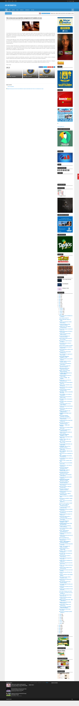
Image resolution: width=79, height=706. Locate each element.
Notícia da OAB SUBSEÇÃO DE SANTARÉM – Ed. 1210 (64, 521)
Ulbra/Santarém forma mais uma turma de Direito (66, 570)
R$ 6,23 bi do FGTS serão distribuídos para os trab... (65, 463)
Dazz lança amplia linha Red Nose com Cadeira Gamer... (65, 444)
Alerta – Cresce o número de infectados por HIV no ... (64, 505)
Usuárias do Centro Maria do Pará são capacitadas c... (65, 409)
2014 (59, 629)
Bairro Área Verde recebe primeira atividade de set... (65, 352)
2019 (59, 305)
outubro (61, 311)
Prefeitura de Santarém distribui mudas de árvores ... (65, 334)
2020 (60, 303)
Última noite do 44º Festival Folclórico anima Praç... (65, 383)
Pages (17, 9)
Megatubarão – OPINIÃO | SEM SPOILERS (64, 425)
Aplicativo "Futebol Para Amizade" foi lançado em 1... (65, 514)
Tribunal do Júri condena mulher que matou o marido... (65, 432)
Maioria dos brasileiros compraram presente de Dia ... (65, 487)
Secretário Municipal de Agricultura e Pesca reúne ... (65, 558)
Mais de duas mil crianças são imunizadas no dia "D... (64, 423)
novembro (61, 309)
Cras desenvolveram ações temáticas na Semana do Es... (66, 458)
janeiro (61, 623)
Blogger (47, 682)
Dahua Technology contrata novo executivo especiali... (64, 582)
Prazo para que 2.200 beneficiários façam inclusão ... (65, 364)
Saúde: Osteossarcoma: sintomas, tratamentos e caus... (65, 577)
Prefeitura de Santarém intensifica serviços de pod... (65, 598)
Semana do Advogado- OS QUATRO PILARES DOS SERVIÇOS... (65, 607)
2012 (59, 632)
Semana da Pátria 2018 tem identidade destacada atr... (65, 388)
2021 (59, 302)
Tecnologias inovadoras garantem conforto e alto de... (65, 362)
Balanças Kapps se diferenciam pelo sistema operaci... (65, 475)
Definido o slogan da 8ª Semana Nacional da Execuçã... (64, 371)
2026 (60, 294)
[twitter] (72, 1)
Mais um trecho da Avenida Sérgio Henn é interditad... (66, 544)
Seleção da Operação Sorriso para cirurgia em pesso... (65, 418)
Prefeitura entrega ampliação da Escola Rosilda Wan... (66, 589)
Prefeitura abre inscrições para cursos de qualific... (66, 587)
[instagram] (69, 1)
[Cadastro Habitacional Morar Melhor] (65, 32)
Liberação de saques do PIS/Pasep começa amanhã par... (65, 526)
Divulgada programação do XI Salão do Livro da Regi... (65, 332)
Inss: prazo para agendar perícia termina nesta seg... (64, 507)
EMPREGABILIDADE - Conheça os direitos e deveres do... (64, 470)
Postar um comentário (11, 86)
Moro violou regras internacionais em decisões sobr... (65, 554)
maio (60, 617)
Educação (71, 13)
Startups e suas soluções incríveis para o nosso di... (66, 565)
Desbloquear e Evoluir (65, 288)
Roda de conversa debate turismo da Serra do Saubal (65, 339)
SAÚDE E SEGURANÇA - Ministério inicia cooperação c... (65, 451)
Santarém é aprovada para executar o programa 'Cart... (65, 347)
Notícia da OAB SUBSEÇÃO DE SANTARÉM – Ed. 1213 (64, 357)
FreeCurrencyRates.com (60, 126)
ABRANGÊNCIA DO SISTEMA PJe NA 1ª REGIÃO (65, 414)
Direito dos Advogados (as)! (64, 537)
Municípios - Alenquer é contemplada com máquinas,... (65, 551)
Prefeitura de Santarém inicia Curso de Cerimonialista (66, 536)
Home (9, 9)
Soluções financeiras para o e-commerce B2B (64, 549)
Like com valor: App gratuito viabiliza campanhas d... (65, 477)
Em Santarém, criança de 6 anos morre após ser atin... (65, 563)
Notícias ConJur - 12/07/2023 (27, 76)
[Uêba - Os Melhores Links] (60, 64)
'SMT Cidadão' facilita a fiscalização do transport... (65, 399)
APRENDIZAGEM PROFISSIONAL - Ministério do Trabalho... (64, 480)
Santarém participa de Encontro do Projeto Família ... (65, 376)
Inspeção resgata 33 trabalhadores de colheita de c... (65, 561)
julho (60, 614)
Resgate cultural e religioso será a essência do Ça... (65, 605)
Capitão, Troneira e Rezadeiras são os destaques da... (65, 385)
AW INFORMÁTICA (10, 5)
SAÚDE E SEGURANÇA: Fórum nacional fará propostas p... (65, 456)
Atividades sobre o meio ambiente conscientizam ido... (65, 327)
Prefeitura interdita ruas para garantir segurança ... (66, 359)
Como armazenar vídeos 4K (63, 318)
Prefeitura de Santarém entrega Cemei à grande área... (65, 421)
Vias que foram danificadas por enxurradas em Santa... (64, 336)
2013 (59, 631)
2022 (60, 300)
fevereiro (61, 621)
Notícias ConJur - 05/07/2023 (44, 76)
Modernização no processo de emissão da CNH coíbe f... (65, 510)
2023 (60, 299)
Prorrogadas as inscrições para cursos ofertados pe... (66, 593)
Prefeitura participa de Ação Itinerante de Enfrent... (66, 406)
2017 (59, 625)
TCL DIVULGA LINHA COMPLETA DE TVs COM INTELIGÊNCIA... (65, 373)
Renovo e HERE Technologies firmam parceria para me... (65, 595)
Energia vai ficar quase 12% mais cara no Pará (65, 573)
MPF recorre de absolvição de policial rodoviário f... (65, 612)
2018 (59, 306)
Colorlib (10, 699)
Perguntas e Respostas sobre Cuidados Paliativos (66, 575)
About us (13, 1)
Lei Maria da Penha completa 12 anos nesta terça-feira (65, 568)
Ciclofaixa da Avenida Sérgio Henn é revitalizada (65, 533)
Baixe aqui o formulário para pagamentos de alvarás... (64, 489)
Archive (13, 9)
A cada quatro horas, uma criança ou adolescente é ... (65, 466)
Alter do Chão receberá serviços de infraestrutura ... (65, 343)
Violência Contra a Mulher (33, 13)
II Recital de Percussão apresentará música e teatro (65, 397)
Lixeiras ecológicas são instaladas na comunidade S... (65, 395)
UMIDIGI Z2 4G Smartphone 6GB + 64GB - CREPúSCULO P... (66, 600)
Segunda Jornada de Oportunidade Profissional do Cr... (65, 602)
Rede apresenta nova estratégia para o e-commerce (65, 316)
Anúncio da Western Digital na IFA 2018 (65, 345)
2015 (59, 628)
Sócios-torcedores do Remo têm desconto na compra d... (64, 366)
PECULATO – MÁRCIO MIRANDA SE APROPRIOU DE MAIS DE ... (64, 542)
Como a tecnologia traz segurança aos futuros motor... (65, 354)
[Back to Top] (72, 699)
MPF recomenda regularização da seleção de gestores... (65, 430)
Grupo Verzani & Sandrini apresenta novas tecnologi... (65, 485)
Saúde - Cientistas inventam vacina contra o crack (65, 442)
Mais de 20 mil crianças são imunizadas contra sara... (66, 329)
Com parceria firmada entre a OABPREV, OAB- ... (66, 496)
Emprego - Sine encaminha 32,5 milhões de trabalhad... (64, 547)
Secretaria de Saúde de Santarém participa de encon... (65, 390)
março (61, 620)
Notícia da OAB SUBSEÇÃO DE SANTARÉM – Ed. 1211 (64, 435)
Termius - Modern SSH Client (66, 279)
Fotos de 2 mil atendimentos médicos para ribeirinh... (65, 529)
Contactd (21, 9)
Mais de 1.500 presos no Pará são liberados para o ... (65, 539)
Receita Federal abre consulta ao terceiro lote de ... (64, 556)
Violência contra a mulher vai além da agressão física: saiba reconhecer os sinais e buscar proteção (52, 13)
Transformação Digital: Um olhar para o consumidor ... (66, 584)
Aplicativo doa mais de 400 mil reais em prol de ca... (65, 580)
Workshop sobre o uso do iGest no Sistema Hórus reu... (65, 380)
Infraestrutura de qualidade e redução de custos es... (65, 499)
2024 (60, 297)
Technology (27, 9)
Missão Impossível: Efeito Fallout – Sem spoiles (65, 610)
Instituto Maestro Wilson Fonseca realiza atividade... (65, 404)
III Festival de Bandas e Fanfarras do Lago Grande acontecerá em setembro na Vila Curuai (18, 689)
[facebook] (67, 1)
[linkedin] (70, 1)
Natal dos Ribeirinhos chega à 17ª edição (65, 320)
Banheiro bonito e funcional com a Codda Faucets (65, 449)
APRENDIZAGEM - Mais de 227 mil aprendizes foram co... (64, 447)
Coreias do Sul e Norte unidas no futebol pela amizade (64, 517)
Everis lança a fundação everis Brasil (65, 591)
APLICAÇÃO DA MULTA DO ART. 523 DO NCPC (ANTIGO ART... (65, 524)
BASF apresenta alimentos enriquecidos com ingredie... (64, 416)
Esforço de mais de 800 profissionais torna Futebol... (65, 519)
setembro (61, 312)
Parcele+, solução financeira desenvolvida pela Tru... (64, 531)
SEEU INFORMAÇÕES (65, 283)
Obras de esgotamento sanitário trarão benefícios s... (66, 350)
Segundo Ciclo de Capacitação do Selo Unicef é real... (65, 437)
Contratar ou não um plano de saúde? (65, 503)
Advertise (6, 1)
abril (60, 618)
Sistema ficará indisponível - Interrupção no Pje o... (64, 468)
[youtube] (73, 1)
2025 (60, 296)
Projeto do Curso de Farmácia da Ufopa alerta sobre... (66, 428)
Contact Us (9, 1)
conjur (23, 20)
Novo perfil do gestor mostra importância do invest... (64, 473)
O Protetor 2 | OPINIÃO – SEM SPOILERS (64, 378)
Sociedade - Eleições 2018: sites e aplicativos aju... (65, 440)
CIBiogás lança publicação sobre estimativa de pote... (64, 411)
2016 (59, 626)
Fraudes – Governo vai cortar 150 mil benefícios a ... (65, 501)
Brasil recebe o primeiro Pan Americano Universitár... (64, 482)
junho (61, 615)
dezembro (61, 308)
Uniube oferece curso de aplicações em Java (66, 454)
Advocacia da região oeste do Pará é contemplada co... (65, 492)
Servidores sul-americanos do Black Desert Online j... (65, 322)
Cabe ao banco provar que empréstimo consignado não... (65, 512)
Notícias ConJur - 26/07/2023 (11, 76)
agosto (61, 314)
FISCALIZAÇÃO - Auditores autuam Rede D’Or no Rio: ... (66, 392)
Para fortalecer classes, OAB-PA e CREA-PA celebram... (65, 494)
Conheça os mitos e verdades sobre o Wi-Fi (65, 461)
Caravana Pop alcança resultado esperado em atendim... (64, 325)
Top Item (15, 1)
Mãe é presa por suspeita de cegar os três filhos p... (65, 341)
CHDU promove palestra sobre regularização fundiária (64, 369)
